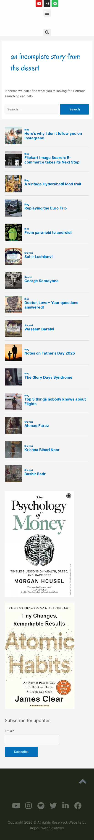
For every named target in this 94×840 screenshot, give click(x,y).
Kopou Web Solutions (47, 828)
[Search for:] (32, 109)
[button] (47, 13)
